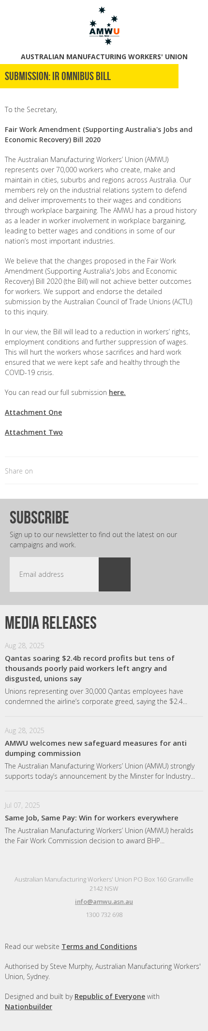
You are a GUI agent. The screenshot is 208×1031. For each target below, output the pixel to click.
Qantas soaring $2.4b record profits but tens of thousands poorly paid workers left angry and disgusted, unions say (90, 668)
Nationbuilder (28, 1006)
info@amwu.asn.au (104, 901)
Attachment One (33, 412)
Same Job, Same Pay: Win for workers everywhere (91, 817)
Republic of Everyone (109, 996)
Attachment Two (34, 432)
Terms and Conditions (99, 946)
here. (117, 392)
